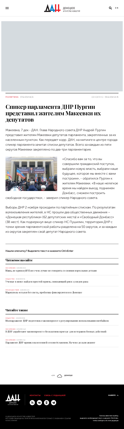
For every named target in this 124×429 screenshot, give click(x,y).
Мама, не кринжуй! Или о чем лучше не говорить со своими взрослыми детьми (51, 270)
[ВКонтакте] (39, 402)
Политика (12, 97)
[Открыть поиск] (110, 8)
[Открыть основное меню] (7, 8)
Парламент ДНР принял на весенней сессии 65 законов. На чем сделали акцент (50, 342)
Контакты (35, 395)
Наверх (112, 395)
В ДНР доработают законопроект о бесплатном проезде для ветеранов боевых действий (55, 331)
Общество (10, 279)
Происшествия (12, 290)
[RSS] (32, 402)
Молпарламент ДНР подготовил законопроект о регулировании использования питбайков (57, 320)
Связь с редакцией (55, 395)
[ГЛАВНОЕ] (53, 402)
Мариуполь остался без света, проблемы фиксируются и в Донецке (43, 292)
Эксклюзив (10, 268)
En (117, 8)
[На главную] (62, 8)
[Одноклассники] (46, 402)
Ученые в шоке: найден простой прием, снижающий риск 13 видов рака (46, 281)
